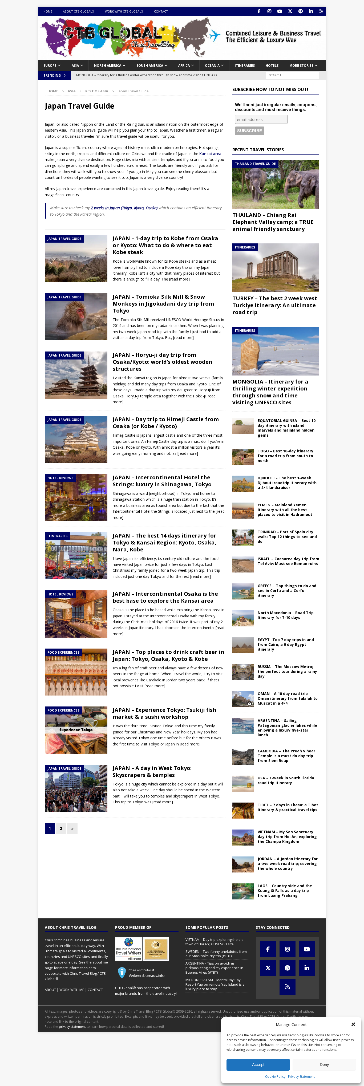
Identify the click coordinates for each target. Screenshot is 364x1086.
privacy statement (72, 1026)
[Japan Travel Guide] (76, 258)
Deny (324, 1064)
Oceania (212, 65)
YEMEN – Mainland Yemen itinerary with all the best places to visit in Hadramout (285, 509)
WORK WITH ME (71, 989)
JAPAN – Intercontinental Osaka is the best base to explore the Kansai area (165, 597)
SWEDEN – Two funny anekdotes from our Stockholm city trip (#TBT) (216, 953)
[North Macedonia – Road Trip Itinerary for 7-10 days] (243, 618)
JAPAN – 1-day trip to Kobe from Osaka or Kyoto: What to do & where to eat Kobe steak (165, 245)
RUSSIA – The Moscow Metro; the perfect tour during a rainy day (287, 671)
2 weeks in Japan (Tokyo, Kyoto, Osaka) (124, 207)
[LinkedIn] (311, 11)
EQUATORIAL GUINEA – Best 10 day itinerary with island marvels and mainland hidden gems (287, 428)
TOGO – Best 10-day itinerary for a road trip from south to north (285, 455)
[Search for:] (292, 74)
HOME (47, 11)
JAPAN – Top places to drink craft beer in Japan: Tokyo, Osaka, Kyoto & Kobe (168, 655)
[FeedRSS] (321, 11)
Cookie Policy (275, 1076)
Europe (49, 65)
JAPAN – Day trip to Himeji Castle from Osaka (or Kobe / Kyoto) (166, 423)
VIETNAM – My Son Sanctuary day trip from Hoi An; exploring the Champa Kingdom (287, 836)
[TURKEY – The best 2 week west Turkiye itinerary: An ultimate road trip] (275, 267)
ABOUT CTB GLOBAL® (78, 11)
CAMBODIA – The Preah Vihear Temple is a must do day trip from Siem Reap (286, 755)
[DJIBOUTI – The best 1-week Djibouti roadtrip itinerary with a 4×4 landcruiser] (243, 484)
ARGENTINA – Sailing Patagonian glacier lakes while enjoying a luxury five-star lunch (287, 728)
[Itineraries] (76, 555)
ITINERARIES (245, 65)
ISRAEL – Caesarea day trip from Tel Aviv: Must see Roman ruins (288, 561)
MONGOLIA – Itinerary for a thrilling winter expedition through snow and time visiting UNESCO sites (270, 392)
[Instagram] (269, 11)
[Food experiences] (76, 672)
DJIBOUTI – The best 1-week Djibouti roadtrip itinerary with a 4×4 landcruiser (287, 482)
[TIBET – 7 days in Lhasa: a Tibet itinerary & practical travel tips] (243, 811)
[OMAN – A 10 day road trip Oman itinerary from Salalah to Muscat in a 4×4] (243, 699)
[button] (353, 1024)
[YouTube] (279, 11)
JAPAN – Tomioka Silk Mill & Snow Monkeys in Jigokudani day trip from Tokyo (163, 303)
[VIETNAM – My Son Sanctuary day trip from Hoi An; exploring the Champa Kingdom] (243, 838)
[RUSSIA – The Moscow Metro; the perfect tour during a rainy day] (243, 672)
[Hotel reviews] (76, 497)
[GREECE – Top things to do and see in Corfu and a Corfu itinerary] (243, 591)
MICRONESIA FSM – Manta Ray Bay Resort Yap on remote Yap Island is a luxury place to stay (215, 984)
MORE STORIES (301, 65)
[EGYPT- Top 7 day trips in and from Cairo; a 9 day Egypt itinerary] (243, 645)
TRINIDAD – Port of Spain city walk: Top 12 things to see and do (287, 536)
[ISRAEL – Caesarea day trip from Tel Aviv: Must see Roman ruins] (243, 564)
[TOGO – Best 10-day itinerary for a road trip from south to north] (243, 457)
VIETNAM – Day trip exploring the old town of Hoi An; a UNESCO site (214, 941)
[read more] (179, 279)
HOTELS (272, 65)
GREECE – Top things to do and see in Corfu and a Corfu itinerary (287, 590)
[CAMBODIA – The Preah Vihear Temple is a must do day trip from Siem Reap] (243, 757)
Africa (184, 65)
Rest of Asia (96, 91)
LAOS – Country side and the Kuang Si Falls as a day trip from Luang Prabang (285, 890)
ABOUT (50, 989)
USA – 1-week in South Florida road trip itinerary (286, 780)
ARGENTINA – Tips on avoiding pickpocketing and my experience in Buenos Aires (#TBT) (214, 968)
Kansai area (210, 153)
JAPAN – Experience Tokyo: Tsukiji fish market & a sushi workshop (164, 713)
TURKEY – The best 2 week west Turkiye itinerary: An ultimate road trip (274, 305)
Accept (258, 1064)
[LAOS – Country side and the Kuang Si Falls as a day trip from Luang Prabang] (243, 891)
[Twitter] (290, 11)
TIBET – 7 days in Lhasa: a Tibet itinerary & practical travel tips (288, 807)
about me (100, 962)
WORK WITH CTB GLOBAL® (124, 11)
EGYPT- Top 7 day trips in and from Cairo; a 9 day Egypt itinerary (286, 644)
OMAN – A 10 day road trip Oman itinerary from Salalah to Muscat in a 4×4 (288, 698)
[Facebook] (259, 11)
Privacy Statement (301, 1076)
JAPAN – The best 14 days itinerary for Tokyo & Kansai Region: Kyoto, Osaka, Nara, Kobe (164, 542)
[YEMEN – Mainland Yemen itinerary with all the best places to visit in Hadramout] (243, 511)
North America (107, 65)
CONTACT (161, 11)
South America (149, 65)
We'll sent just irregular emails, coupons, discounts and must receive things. (276, 107)
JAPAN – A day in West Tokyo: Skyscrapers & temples (152, 771)
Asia (75, 65)
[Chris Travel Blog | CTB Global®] (182, 57)
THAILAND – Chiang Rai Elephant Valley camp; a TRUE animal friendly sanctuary (273, 221)
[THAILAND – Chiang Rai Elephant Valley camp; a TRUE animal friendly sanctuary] (275, 184)
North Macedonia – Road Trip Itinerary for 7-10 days (286, 615)
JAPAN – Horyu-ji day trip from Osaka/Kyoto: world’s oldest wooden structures (162, 361)
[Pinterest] (300, 11)
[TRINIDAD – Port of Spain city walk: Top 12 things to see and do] (243, 538)
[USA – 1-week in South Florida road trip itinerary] (243, 784)
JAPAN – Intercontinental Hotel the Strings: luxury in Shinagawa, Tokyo (162, 481)
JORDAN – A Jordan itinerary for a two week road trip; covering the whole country (288, 863)
